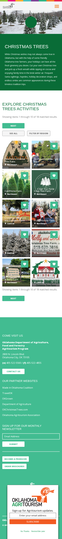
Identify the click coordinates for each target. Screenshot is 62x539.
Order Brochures (14, 466)
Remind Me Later (38, 531)
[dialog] (32, 512)
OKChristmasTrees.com (15, 409)
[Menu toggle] (57, 6)
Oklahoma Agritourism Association (21, 415)
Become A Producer (15, 459)
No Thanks (25, 531)
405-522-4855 (34, 362)
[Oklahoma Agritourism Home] (8, 5)
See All (13, 133)
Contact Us (13, 371)
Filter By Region (38, 133)
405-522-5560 (13, 362)
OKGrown (7, 398)
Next (13, 125)
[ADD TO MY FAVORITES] (24, 146)
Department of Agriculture (16, 404)
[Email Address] (31, 436)
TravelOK (7, 393)
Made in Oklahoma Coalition (17, 387)
